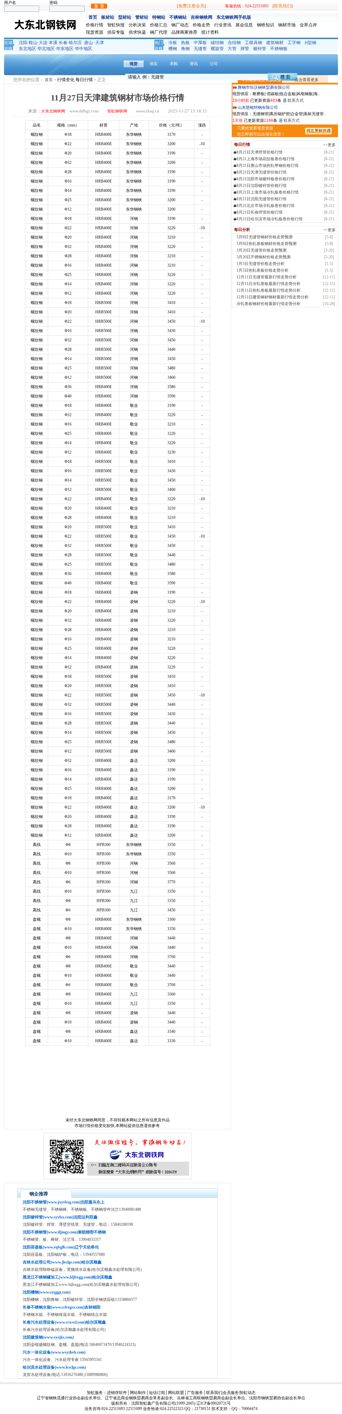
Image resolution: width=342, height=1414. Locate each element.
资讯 (194, 63)
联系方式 (296, 100)
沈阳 (23, 42)
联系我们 (282, 5)
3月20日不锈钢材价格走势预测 (263, 257)
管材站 (141, 17)
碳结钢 (217, 42)
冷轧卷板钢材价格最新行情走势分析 (268, 303)
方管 (232, 48)
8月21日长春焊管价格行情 (259, 212)
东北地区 (27, 48)
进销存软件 (117, 1392)
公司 (214, 63)
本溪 (53, 42)
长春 (63, 42)
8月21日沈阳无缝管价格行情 (261, 199)
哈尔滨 (75, 42)
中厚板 (200, 42)
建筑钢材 (275, 42)
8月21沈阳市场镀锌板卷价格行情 (265, 179)
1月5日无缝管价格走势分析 (260, 263)
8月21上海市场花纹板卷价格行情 (265, 159)
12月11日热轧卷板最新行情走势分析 (268, 290)
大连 (43, 42)
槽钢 (172, 48)
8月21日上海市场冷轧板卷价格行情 (267, 192)
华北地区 (46, 48)
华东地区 (64, 48)
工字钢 (294, 42)
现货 (134, 63)
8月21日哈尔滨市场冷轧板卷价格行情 (269, 219)
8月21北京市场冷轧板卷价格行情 (265, 205)
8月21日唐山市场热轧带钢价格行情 (267, 165)
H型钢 (310, 42)
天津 (99, 42)
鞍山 (33, 42)
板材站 (107, 17)
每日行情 (84, 79)
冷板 (172, 42)
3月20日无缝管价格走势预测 (261, 250)
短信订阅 (157, 1392)
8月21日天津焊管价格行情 (259, 152)
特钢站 (158, 17)
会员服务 (231, 1392)
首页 (93, 17)
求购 (174, 63)
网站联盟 (176, 1392)
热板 (185, 42)
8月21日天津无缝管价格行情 (261, 172)
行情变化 (66, 79)
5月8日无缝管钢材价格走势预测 (264, 237)
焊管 (244, 48)
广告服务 (195, 1392)
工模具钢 (253, 42)
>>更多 (329, 145)
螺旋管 (217, 48)
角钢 (185, 48)
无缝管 (200, 48)
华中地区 (83, 48)
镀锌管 (259, 48)
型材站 (124, 17)
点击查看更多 (307, 79)
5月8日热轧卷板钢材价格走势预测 (266, 243)
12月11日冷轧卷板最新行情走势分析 (268, 283)
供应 (154, 63)
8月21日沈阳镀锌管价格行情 (261, 185)
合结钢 (234, 42)
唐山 (88, 42)
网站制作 (138, 1392)
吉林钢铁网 (201, 17)
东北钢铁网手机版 (233, 17)
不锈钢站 (178, 17)
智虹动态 (247, 1392)
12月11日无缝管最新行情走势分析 (266, 277)
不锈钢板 (279, 48)
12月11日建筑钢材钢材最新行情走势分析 (272, 297)
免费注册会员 (191, 5)
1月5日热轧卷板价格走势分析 (262, 270)
